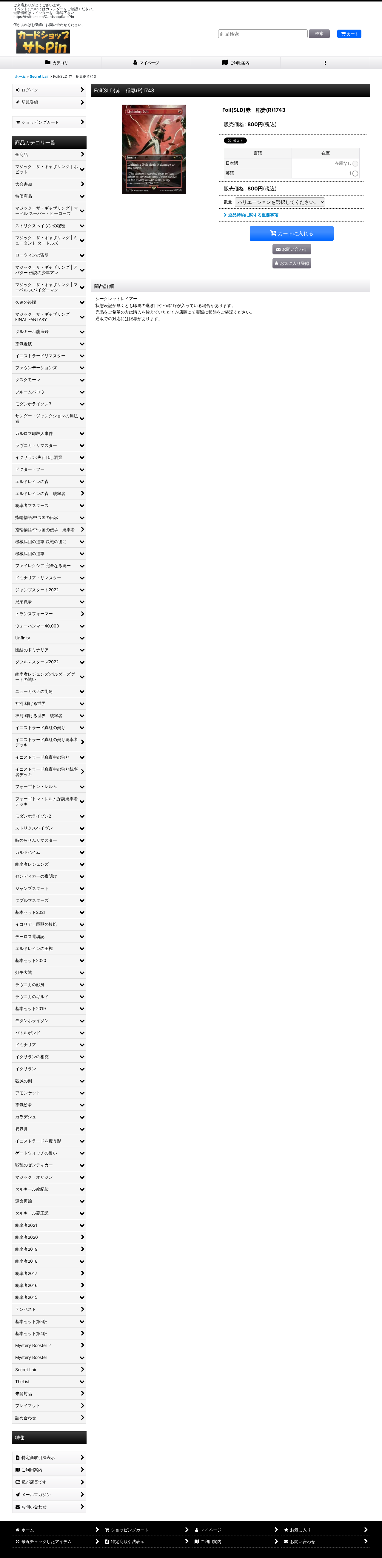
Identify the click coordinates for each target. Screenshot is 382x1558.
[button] (325, 63)
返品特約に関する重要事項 (253, 214)
